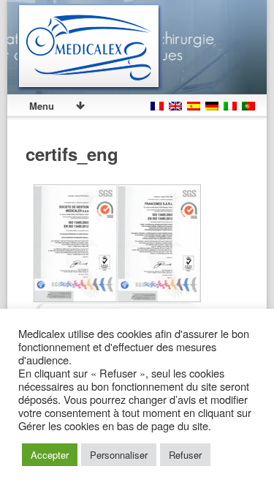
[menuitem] (157, 101)
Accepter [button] (50, 455)
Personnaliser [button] (119, 455)
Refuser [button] (185, 455)
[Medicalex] (90, 47)
